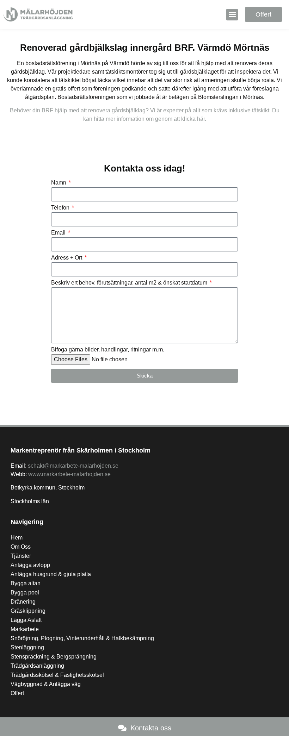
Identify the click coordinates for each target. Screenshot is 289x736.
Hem (17, 538)
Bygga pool (25, 592)
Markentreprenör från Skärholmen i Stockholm (80, 450)
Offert (17, 693)
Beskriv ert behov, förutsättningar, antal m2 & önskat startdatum (130, 283)
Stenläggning (27, 647)
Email (59, 233)
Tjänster (21, 556)
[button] (232, 14)
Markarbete (25, 629)
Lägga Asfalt (26, 620)
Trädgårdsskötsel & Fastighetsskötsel (57, 675)
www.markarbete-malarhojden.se (69, 474)
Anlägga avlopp (30, 565)
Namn (59, 183)
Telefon (61, 208)
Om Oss (21, 547)
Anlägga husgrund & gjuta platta (51, 574)
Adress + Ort (67, 258)
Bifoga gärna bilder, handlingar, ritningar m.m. (107, 350)
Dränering (23, 602)
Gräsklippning (28, 611)
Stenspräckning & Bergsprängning (54, 657)
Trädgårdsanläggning (37, 666)
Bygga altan (26, 583)
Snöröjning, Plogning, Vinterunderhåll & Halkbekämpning (82, 638)
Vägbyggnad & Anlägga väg (46, 684)
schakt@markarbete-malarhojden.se (73, 466)
